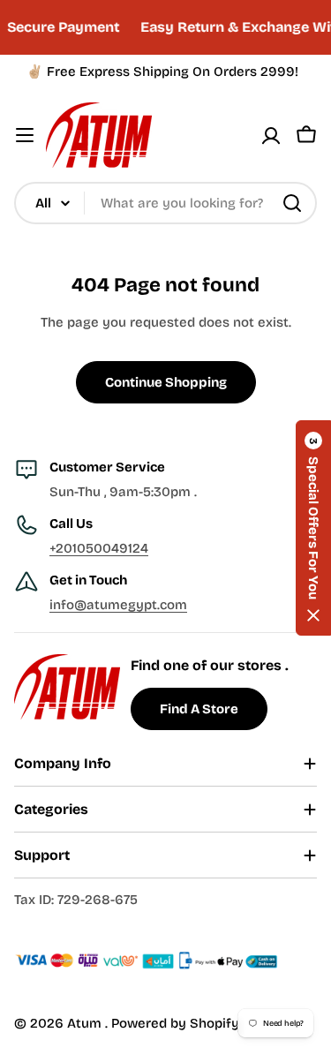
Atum (86, 1023)
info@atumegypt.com (118, 605)
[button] (313, 528)
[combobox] (165, 203)
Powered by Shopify (175, 1023)
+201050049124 (98, 548)
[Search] (292, 203)
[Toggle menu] (24, 135)
